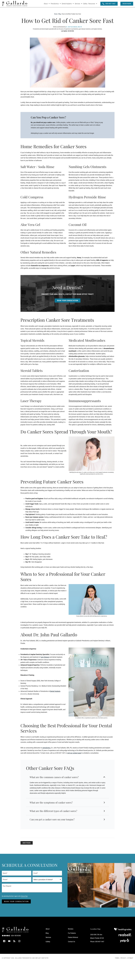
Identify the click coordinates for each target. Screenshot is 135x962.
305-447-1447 (99, 942)
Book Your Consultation (67, 300)
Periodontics (55, 4)
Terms (117, 958)
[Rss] (14, 941)
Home (55, 14)
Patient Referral (73, 937)
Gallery (85, 4)
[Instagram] (19, 941)
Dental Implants (67, 4)
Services (77, 4)
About (46, 4)
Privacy (123, 958)
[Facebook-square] (4, 941)
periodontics (47, 748)
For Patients (72, 933)
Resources (91, 4)
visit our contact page (74, 753)
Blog (59, 14)
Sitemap (130, 958)
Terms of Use (24, 896)
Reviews (70, 929)
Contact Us (71, 942)
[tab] (67, 785)
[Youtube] (9, 941)
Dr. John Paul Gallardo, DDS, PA (74, 27)
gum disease (45, 657)
